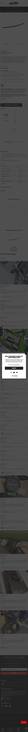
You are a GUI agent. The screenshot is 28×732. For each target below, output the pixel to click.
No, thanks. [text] (15, 375)
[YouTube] (16, 372)
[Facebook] (11, 372)
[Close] (26, 353)
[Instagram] (14, 372)
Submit (14, 368)
